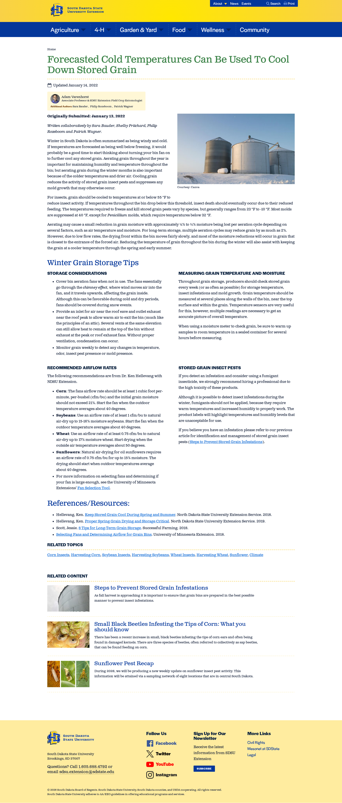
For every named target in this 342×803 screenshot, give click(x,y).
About (217, 3)
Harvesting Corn (85, 555)
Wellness (212, 29)
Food (178, 29)
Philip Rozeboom (101, 106)
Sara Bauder (80, 106)
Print (291, 3)
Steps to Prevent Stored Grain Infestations (226, 442)
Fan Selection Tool (93, 488)
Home (51, 49)
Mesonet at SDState (263, 748)
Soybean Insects (116, 555)
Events (246, 3)
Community (255, 29)
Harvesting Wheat (212, 555)
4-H (99, 29)
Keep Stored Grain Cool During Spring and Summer (130, 515)
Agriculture (64, 29)
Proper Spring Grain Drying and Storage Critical (127, 521)
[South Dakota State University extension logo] (77, 10)
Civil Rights (256, 742)
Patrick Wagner (123, 106)
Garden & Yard (138, 29)
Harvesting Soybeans (150, 555)
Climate (256, 555)
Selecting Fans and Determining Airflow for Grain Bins (104, 534)
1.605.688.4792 (93, 767)
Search (275, 3)
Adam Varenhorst (75, 97)
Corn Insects (58, 555)
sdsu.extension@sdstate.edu (86, 772)
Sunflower (239, 555)
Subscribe (204, 768)
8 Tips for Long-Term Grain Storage (110, 528)
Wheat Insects (183, 555)
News (234, 3)
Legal (251, 754)
